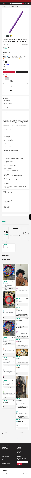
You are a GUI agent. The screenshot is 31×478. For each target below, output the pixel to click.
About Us (3, 459)
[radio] (4, 52)
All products (5, 6)
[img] (5, 48)
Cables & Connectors (7, 206)
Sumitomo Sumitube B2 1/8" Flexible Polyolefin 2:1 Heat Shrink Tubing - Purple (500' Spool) (12, 81)
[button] (28, 3)
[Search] (23, 3)
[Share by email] (27, 44)
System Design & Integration (6, 463)
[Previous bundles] (3, 83)
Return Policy (19, 448)
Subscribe (19, 464)
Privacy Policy (25, 473)
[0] (28, 3)
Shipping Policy (19, 447)
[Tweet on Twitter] (26, 44)
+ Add (11, 90)
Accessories (5, 202)
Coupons (18, 452)
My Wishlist (3, 462)
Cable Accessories (6, 203)
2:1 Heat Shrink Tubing (7, 201)
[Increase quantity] (11, 69)
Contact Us (3, 458)
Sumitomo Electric (6, 43)
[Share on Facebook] (23, 44)
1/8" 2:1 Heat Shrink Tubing (8, 200)
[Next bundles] (27, 83)
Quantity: (4, 69)
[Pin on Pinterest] (24, 44)
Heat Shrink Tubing (6, 207)
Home (2, 6)
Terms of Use (19, 451)
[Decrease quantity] (7, 69)
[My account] (25, 3)
